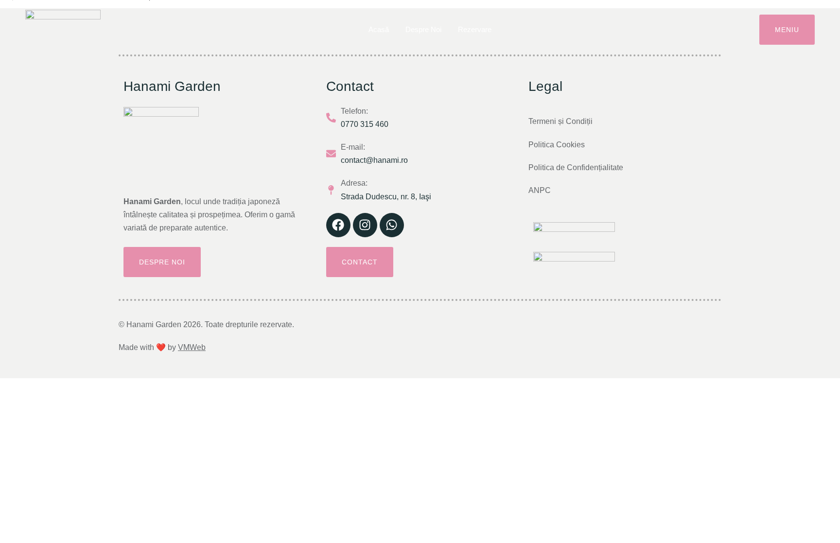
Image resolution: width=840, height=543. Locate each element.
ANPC (539, 190)
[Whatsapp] (392, 225)
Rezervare (474, 29)
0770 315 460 (364, 124)
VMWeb (192, 347)
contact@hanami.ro (374, 160)
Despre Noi (423, 29)
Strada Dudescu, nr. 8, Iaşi (386, 197)
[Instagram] (365, 225)
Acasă (378, 29)
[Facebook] (338, 225)
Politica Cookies (556, 144)
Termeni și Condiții (560, 121)
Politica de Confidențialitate (575, 167)
